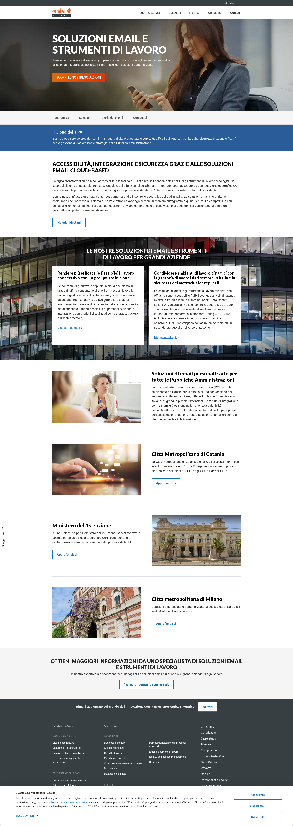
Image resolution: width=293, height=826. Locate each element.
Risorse (194, 12)
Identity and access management (167, 756)
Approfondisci (166, 483)
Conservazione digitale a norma (69, 780)
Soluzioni (174, 12)
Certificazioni (209, 732)
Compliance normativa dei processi (123, 763)
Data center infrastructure (66, 747)
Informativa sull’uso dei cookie (68, 802)
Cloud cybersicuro (114, 747)
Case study (208, 738)
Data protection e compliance (68, 753)
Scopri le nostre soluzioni (78, 77)
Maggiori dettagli (69, 222)
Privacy (206, 768)
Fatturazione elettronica (65, 785)
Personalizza (256, 805)
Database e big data (115, 773)
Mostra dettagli (25, 815)
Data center (110, 768)
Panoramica (60, 117)
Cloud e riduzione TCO (116, 758)
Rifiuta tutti (258, 816)
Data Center (209, 762)
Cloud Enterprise (113, 753)
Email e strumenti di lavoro (163, 751)
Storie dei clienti (112, 117)
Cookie (205, 774)
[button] (4, 536)
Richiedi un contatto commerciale (146, 684)
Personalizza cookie (214, 780)
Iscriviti (207, 707)
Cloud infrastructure (63, 742)
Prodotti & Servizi (148, 12)
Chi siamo (215, 12)
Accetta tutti (258, 794)
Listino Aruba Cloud (214, 756)
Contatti (235, 12)
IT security (155, 762)
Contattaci (140, 117)
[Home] (61, 12)
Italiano (232, 3)
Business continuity (115, 742)
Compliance (209, 750)
